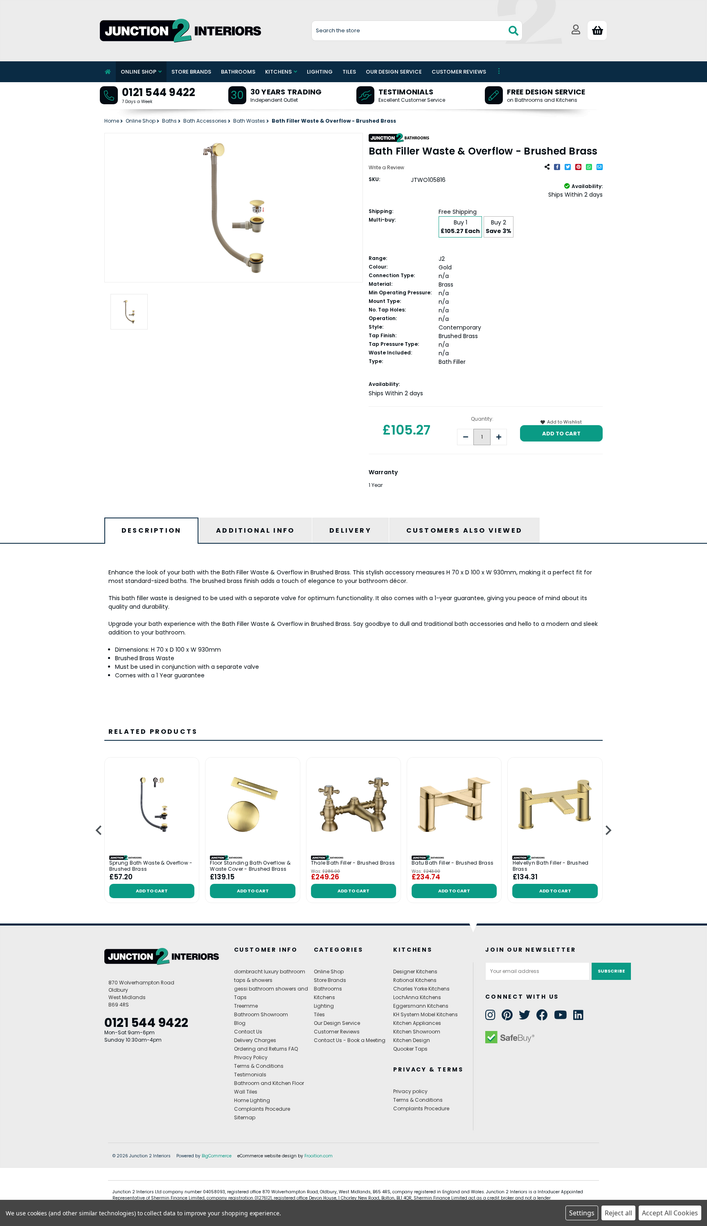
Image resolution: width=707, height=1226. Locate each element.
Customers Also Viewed (464, 530)
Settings (581, 1212)
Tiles (349, 72)
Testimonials (405, 92)
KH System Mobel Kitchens (425, 1014)
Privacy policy (410, 1091)
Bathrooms (238, 72)
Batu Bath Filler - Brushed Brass (452, 863)
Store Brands (191, 72)
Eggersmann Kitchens (420, 1005)
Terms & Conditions (259, 1065)
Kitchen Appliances (417, 1023)
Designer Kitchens (415, 971)
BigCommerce (217, 1156)
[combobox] (417, 30)
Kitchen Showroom (416, 1031)
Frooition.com (318, 1156)
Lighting (320, 72)
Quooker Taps (410, 1048)
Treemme (246, 1005)
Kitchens (278, 72)
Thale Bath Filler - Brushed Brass (353, 863)
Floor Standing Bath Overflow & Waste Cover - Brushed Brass (250, 866)
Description (151, 530)
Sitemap (244, 1117)
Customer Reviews (459, 72)
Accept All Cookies (670, 1212)
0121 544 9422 (158, 92)
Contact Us (248, 1031)
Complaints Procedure (262, 1108)
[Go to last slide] (99, 830)
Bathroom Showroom (261, 1014)
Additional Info (255, 530)
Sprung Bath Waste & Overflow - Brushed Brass (151, 866)
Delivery (350, 530)
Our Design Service (394, 72)
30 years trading (286, 92)
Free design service (546, 92)
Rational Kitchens (415, 980)
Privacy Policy (251, 1057)
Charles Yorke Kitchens (421, 988)
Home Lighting (252, 1100)
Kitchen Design (411, 1040)
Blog (239, 1023)
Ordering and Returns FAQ (266, 1048)
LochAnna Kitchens (417, 997)
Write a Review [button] (386, 167)
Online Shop (138, 72)
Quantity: (482, 418)
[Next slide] (608, 830)
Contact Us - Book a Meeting (349, 1040)
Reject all (618, 1212)
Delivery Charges (255, 1040)
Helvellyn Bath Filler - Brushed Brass (551, 866)
